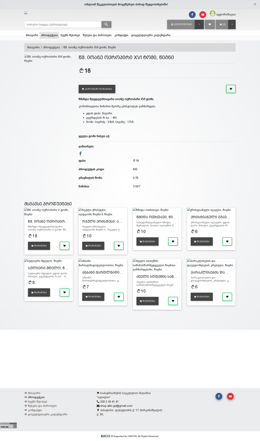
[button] (181, 24)
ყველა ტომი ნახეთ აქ (94, 136)
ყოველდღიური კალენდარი (151, 35)
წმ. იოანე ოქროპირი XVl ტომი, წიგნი (90, 47)
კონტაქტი (121, 35)
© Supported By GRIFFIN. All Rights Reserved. (134, 436)
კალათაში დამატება (98, 89)
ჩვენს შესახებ (70, 35)
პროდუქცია (50, 35)
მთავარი (32, 35)
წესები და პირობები (97, 35)
